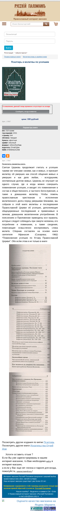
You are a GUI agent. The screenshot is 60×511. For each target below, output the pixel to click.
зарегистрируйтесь (24, 471)
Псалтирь (49, 442)
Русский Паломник (43, 488)
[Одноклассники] (7, 156)
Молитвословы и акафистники (35, 57)
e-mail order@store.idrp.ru (29, 496)
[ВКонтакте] (3, 156)
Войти (8, 48)
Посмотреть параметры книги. (14, 164)
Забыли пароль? (21, 53)
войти (48, 461)
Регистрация (8, 53)
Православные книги (12, 57)
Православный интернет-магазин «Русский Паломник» (31, 494)
